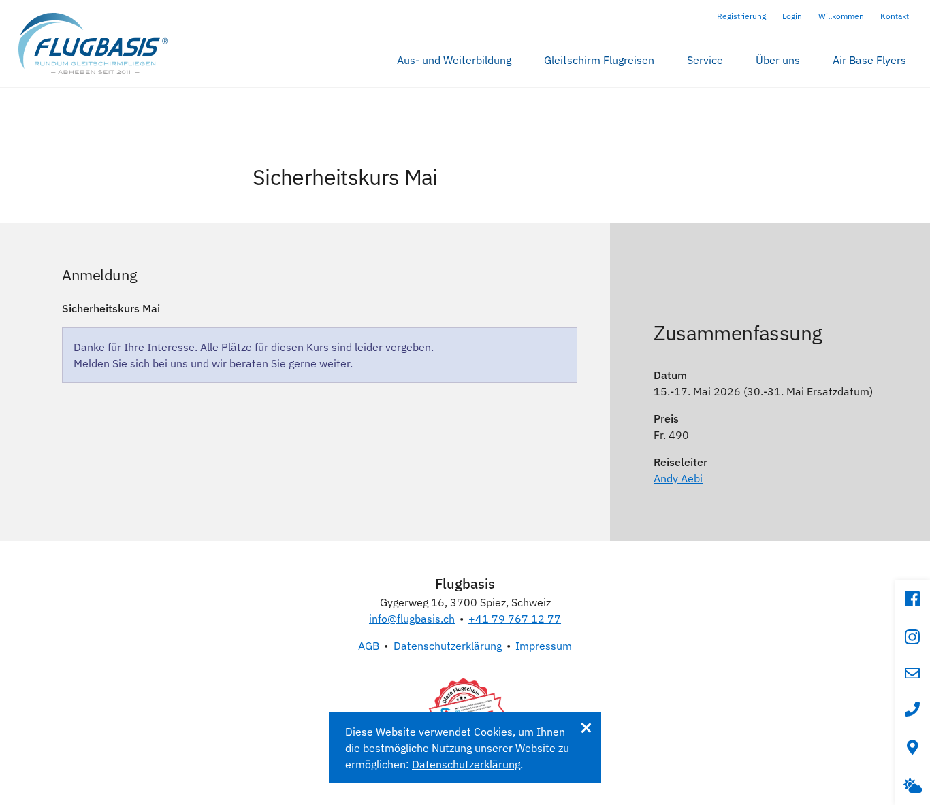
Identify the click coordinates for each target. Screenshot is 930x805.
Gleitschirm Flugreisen (599, 60)
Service (705, 60)
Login (792, 16)
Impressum (543, 646)
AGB (368, 646)
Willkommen (841, 16)
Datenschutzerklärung (448, 646)
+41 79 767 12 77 (514, 618)
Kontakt (894, 16)
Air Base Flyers (869, 60)
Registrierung (741, 16)
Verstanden (585, 727)
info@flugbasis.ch (412, 618)
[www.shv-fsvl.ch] (465, 709)
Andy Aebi (678, 478)
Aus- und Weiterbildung (454, 60)
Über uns (778, 60)
